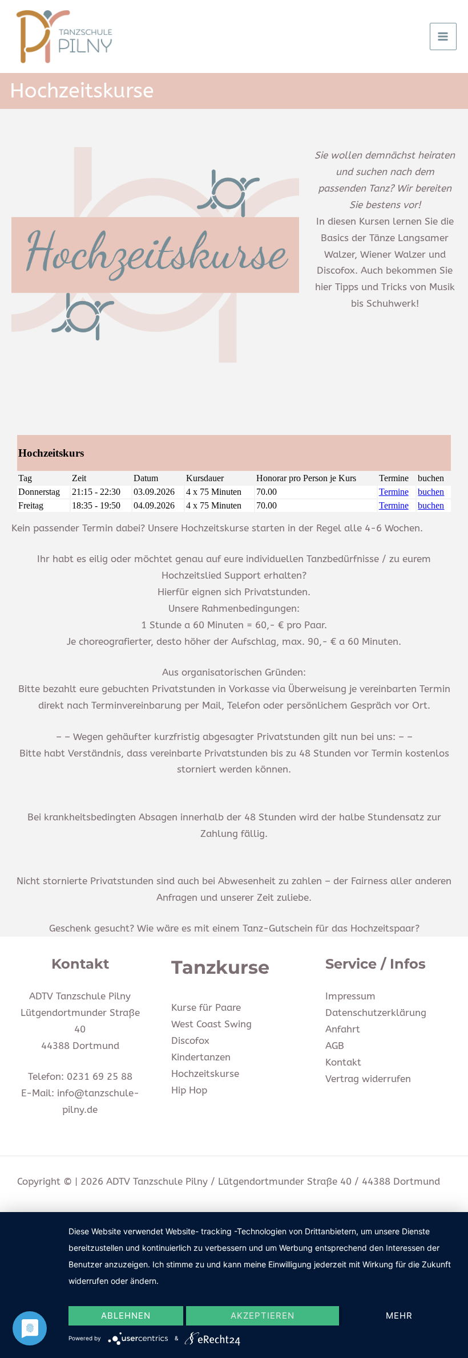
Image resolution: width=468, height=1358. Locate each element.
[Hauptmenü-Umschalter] (443, 36)
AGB (334, 1045)
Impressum (350, 996)
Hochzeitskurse (205, 1073)
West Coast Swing (211, 1024)
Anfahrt (342, 1029)
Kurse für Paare (206, 1007)
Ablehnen (126, 1315)
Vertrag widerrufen (368, 1078)
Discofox (190, 1040)
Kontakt (343, 1062)
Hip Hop (189, 1090)
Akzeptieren (262, 1315)
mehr (399, 1315)
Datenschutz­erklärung (375, 1012)
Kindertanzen (201, 1057)
